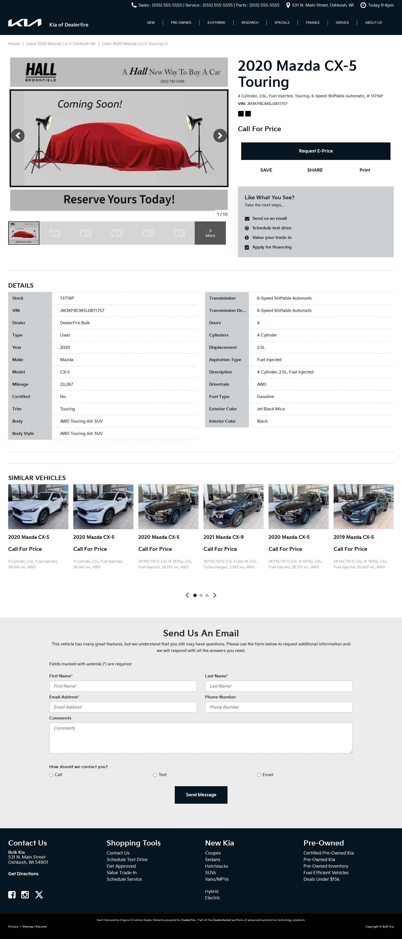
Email (268, 774)
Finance (313, 23)
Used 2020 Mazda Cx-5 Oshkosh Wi (61, 43)
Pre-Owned (181, 23)
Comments (60, 718)
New (151, 23)
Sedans (212, 859)
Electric (212, 898)
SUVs (210, 873)
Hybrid (211, 891)
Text (163, 774)
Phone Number (220, 697)
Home (14, 43)
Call (58, 774)
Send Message (201, 795)
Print (365, 170)
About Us (373, 23)
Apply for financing (272, 247)
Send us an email (269, 218)
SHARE (315, 170)
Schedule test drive (272, 228)
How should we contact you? (78, 767)
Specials (282, 23)
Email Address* (64, 697)
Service (342, 23)
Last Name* (216, 676)
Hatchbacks (216, 866)
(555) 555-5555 (167, 5)
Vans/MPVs (217, 879)
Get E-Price (26, 581)
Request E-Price (316, 151)
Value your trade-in (272, 237)
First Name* (60, 676)
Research (249, 23)
